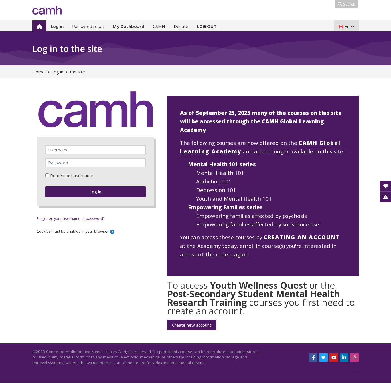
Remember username (71, 175)
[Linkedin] (344, 357)
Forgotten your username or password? (71, 218)
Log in (95, 191)
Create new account (191, 325)
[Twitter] (323, 357)
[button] (112, 231)
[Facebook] (313, 357)
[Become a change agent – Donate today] (385, 186)
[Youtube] (333, 357)
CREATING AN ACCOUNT (302, 237)
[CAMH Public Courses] (47, 10)
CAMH (159, 26)
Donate (181, 26)
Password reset (88, 26)
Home (38, 72)
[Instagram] (354, 357)
